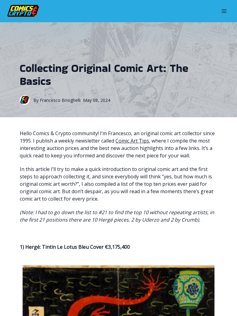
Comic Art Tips (132, 140)
